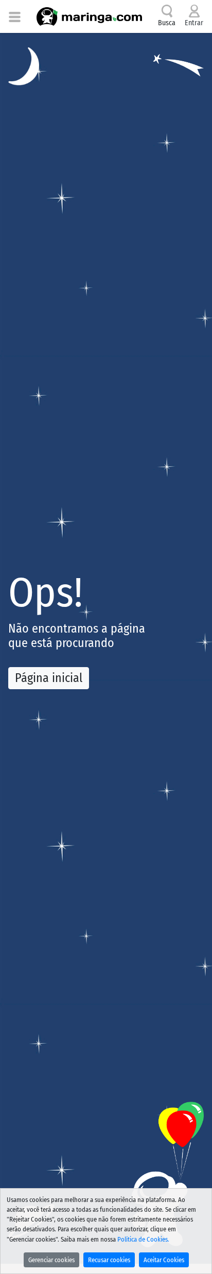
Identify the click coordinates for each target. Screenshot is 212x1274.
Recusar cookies (109, 1260)
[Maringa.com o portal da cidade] (89, 16)
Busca (166, 23)
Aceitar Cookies (164, 1260)
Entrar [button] (194, 23)
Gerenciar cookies (51, 1260)
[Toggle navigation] (14, 16)
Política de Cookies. (143, 1239)
